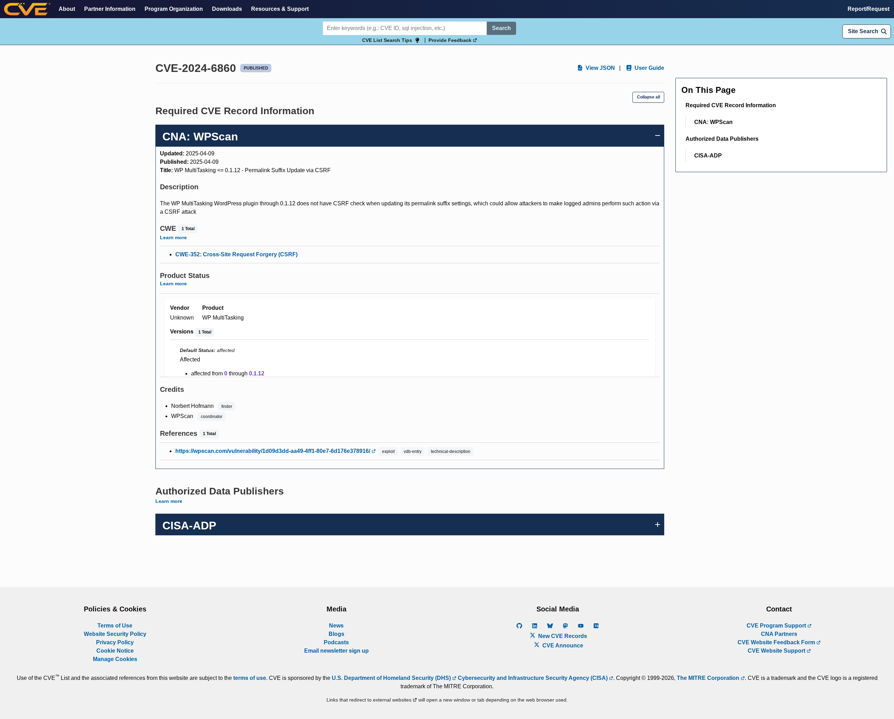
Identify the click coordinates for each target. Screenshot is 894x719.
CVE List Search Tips (387, 40)
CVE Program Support (777, 626)
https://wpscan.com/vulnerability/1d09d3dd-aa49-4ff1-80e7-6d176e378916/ (273, 451)
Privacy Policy (115, 642)
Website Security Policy (115, 634)
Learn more (173, 237)
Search (501, 28)
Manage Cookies (115, 659)
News (336, 626)
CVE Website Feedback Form (777, 642)
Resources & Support (280, 9)
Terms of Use (114, 626)
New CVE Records (562, 636)
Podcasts (336, 642)
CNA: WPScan (713, 122)
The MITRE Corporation (709, 678)
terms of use (249, 678)
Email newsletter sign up (336, 651)
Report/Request (868, 9)
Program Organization (174, 9)
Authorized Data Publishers (722, 139)
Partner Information (109, 9)
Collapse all (648, 97)
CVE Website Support (777, 651)
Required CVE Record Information (731, 105)
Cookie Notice (115, 651)
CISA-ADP (708, 156)
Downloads (227, 9)
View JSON (599, 68)
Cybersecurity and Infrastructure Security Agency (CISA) (532, 678)
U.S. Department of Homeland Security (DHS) (392, 678)
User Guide (648, 68)
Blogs (336, 634)
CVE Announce (562, 645)
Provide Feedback (450, 40)
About (67, 9)
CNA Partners (779, 634)
